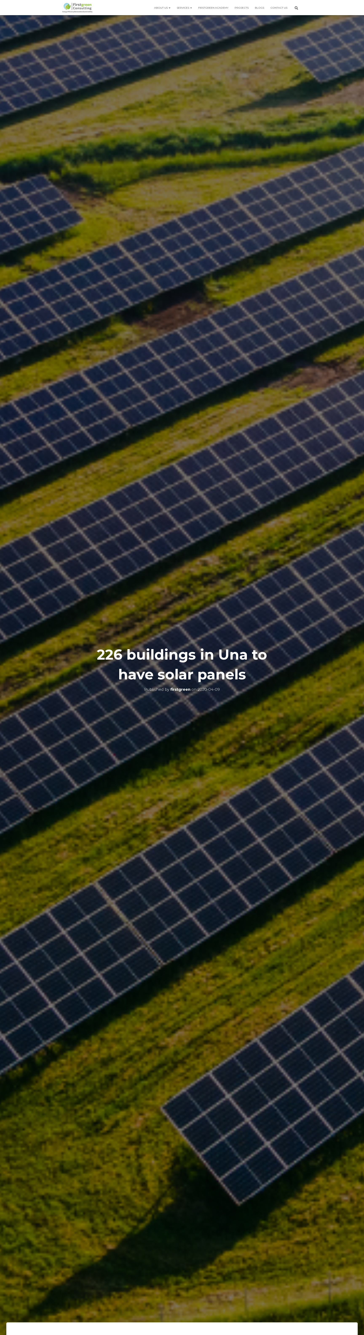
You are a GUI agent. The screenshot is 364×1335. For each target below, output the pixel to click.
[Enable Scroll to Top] (355, 1326)
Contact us (278, 7)
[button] (169, 7)
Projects (242, 7)
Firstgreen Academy (213, 7)
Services (183, 7)
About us (161, 7)
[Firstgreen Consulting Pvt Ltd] (77, 7)
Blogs (259, 7)
